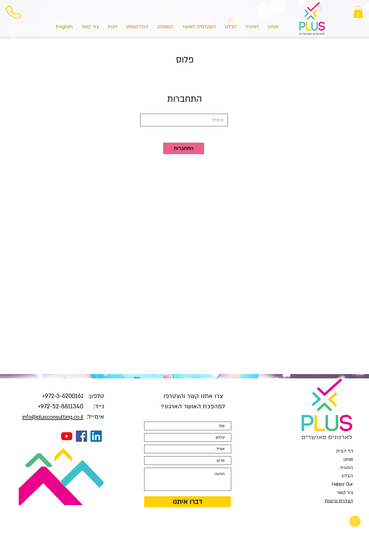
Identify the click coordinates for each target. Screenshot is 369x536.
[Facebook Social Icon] (81, 436)
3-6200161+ (62, 396)
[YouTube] (66, 436)
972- (50, 396)
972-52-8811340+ (60, 406)
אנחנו (348, 459)
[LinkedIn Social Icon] (96, 436)
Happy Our (342, 484)
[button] (358, 12)
